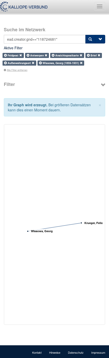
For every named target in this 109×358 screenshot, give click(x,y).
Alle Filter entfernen (17, 70)
